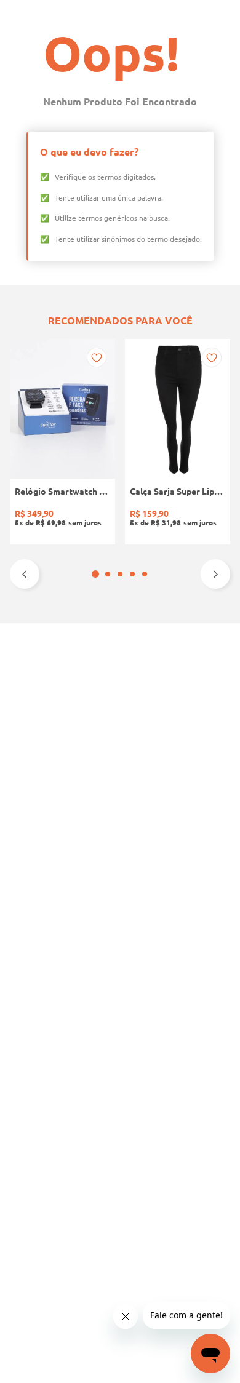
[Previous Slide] (24, 574)
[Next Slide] (215, 574)
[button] (95, 574)
